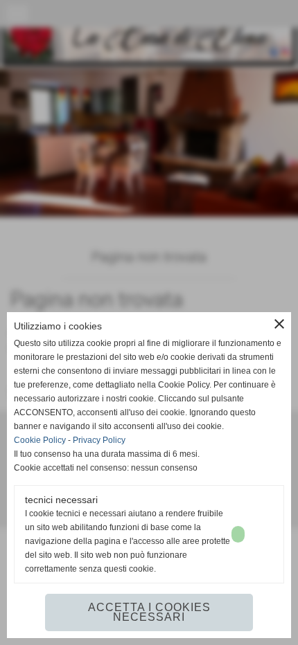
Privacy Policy (99, 440)
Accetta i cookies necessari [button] (149, 612)
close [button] (279, 324)
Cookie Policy (40, 440)
